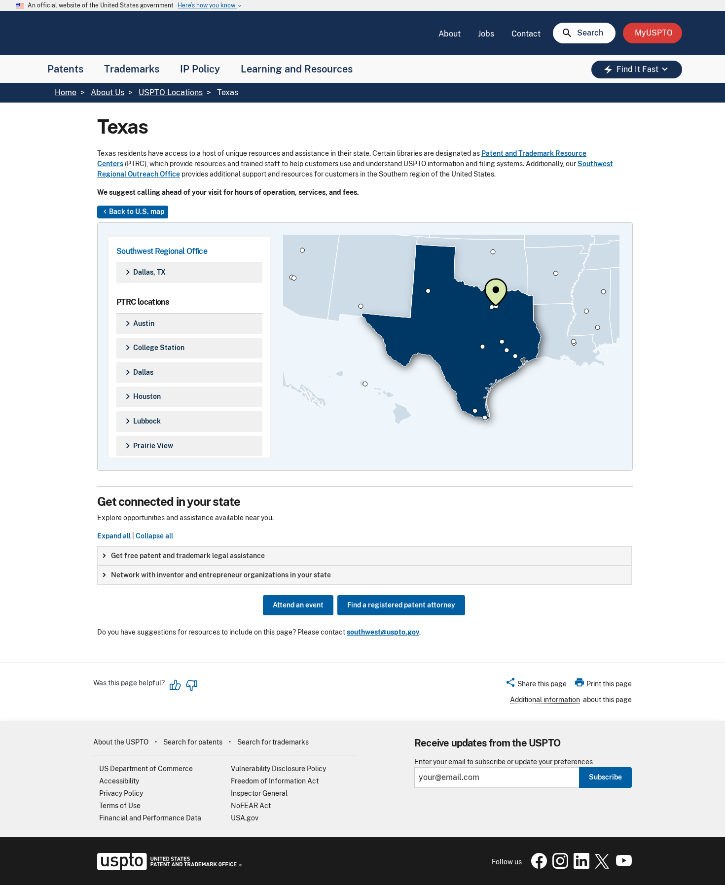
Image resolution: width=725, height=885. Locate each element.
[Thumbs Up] (175, 685)
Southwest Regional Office (161, 251)
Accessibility (119, 781)
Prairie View (147, 445)
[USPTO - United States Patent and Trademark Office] (167, 868)
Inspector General (259, 793)
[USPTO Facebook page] (537, 866)
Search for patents (192, 742)
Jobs (486, 33)
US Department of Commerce (146, 769)
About (449, 33)
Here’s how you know (210, 5)
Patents (65, 69)
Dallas (137, 372)
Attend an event (298, 605)
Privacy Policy (121, 793)
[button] (536, 685)
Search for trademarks (273, 742)
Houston (141, 396)
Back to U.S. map (132, 211)
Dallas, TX (144, 272)
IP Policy (200, 69)
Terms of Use (120, 806)
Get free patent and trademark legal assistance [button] (188, 556)
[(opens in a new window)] (558, 866)
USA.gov (244, 818)
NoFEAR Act (251, 806)
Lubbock (141, 421)
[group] (364, 556)
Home (65, 92)
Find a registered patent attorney (401, 605)
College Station (153, 347)
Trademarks (131, 69)
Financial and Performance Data (150, 818)
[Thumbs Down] (191, 685)
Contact (526, 33)
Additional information (545, 700)
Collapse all (154, 536)
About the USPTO (120, 742)
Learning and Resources (297, 69)
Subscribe (605, 777)
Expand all (114, 536)
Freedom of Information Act (275, 781)
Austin (138, 323)
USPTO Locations (171, 92)
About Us (107, 92)
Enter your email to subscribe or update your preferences (503, 762)
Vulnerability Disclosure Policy (278, 769)
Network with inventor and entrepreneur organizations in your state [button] (221, 575)
